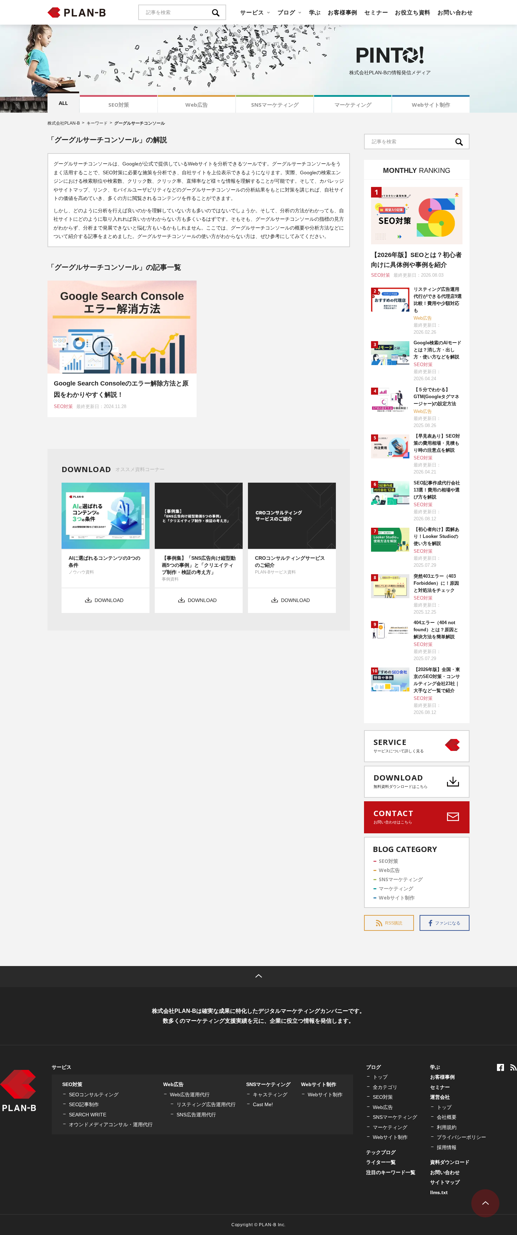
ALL (63, 102)
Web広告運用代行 (190, 1094)
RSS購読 (393, 923)
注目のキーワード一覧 (390, 1172)
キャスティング (270, 1094)
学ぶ (315, 12)
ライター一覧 (381, 1162)
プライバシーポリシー (461, 1137)
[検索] (219, 12)
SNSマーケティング (275, 104)
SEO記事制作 (84, 1104)
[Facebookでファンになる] (500, 1067)
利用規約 (447, 1127)
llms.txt (439, 1192)
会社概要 (447, 1117)
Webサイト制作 (431, 104)
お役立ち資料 (412, 12)
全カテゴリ (385, 1087)
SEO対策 (118, 104)
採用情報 (447, 1147)
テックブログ (381, 1152)
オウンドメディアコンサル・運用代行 (111, 1124)
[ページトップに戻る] (258, 976)
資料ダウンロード (450, 1162)
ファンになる (447, 923)
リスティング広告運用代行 (206, 1104)
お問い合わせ (455, 12)
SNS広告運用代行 (196, 1114)
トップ (380, 1077)
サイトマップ (445, 1182)
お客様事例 (342, 12)
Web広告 (196, 104)
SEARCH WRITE (87, 1114)
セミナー (376, 12)
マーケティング (352, 104)
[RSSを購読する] (513, 1067)
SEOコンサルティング (94, 1094)
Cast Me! (263, 1104)
